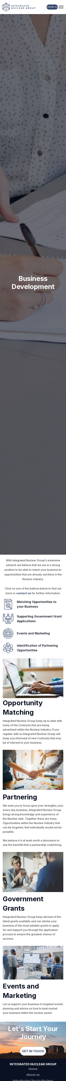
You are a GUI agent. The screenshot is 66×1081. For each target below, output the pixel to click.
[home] (22, 7)
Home (33, 1069)
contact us (23, 593)
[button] (61, 7)
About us (33, 1074)
